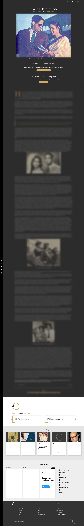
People (39, 508)
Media (20, 512)
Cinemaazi (52, 11)
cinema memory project (43, 453)
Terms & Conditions (22, 508)
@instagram (8, 467)
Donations (21, 504)
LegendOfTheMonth (63, 490)
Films (39, 510)
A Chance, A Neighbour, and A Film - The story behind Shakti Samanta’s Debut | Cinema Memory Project (43, 447)
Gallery (20, 510)
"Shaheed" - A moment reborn (22, 419)
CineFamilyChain (63, 489)
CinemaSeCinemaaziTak (64, 470)
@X (40, 467)
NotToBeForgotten (63, 474)
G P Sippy (71, 443)
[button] (76, 419)
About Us (20, 503)
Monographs (59, 504)
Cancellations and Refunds (61, 514)
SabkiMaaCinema (63, 477)
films (59, 453)
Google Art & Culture (60, 506)
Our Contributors (60, 510)
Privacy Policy (59, 512)
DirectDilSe (62, 480)
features (6, 1)
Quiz (20, 514)
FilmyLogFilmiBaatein (64, 487)
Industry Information (41, 514)
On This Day (59, 508)
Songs (39, 512)
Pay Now (43, 82)
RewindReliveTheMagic (64, 475)
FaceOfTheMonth (63, 472)
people (74, 453)
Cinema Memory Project (42, 506)
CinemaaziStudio (63, 485)
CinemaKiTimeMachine (64, 482)
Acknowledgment (22, 506)
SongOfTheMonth (63, 484)
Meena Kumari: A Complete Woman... (56, 419)
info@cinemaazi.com (21, 521)
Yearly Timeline (59, 503)
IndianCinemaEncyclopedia (65, 479)
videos (28, 453)
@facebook (25, 467)
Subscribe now (44, 70)
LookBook (62, 492)
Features (39, 503)
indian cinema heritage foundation (73, 1)
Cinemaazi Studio (41, 516)
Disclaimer (21, 516)
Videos (39, 504)
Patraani (55, 443)
